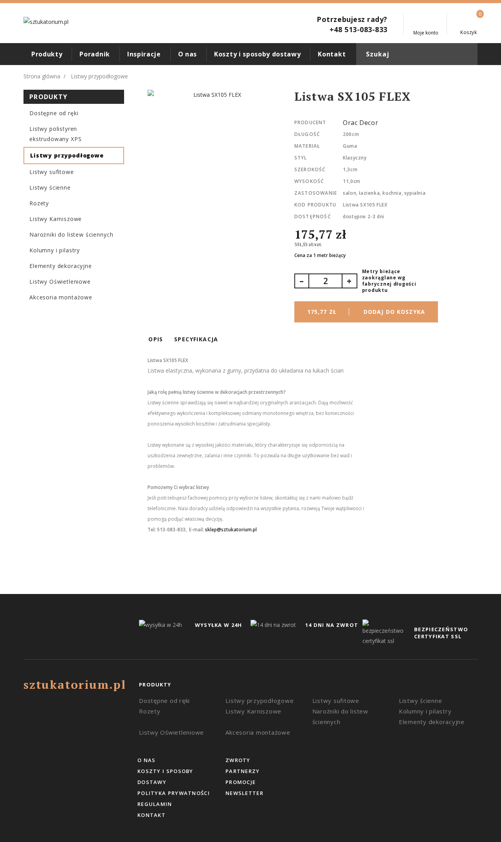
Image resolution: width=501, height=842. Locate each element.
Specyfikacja (196, 339)
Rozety (39, 203)
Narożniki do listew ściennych (71, 234)
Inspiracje (144, 54)
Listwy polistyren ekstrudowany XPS (55, 134)
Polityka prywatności (173, 793)
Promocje (240, 782)
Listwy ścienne (50, 187)
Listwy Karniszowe (55, 219)
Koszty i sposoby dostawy (257, 54)
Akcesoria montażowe (60, 297)
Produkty (46, 54)
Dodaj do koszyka (366, 311)
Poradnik (94, 54)
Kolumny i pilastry (54, 250)
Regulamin (154, 804)
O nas (187, 54)
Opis (155, 339)
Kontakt (332, 54)
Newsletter (244, 793)
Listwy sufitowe (51, 172)
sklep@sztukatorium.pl (231, 529)
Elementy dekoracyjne (60, 266)
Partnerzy (242, 771)
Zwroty (237, 760)
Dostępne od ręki (53, 113)
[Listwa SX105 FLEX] (214, 95)
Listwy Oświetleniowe (60, 281)
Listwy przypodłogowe (67, 155)
